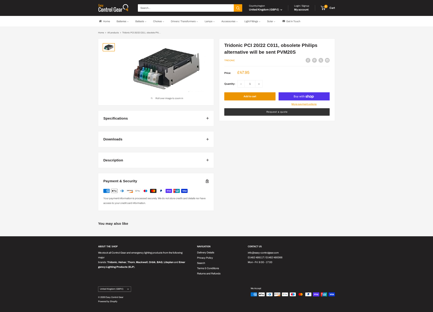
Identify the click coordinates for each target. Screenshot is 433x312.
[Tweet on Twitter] (320, 60)
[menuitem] (104, 21)
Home (101, 33)
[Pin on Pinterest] (314, 60)
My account (301, 9)
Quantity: (229, 84)
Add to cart (250, 96)
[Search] (238, 8)
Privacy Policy (205, 257)
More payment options (304, 104)
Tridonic (229, 60)
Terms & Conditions (208, 268)
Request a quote (277, 112)
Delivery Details (205, 252)
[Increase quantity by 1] (259, 84)
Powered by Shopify (107, 301)
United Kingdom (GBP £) (111, 289)
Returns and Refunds (209, 273)
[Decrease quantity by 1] (241, 84)
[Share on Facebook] (308, 60)
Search (201, 263)
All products (113, 33)
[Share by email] (327, 60)
